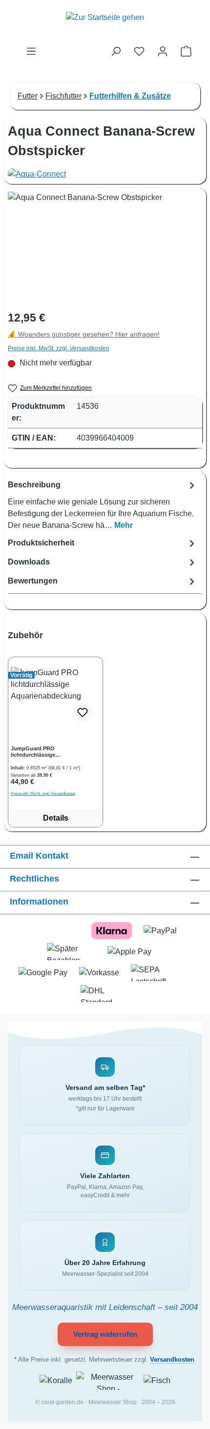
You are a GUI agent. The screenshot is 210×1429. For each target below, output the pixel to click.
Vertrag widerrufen (105, 1334)
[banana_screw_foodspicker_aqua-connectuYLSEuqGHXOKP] (105, 247)
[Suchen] (115, 51)
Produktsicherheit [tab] (41, 543)
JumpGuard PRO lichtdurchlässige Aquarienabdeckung (37, 751)
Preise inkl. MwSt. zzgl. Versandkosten (58, 348)
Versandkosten (172, 1359)
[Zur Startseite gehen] (105, 23)
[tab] (102, 505)
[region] (105, 728)
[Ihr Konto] (162, 51)
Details (55, 818)
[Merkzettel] (139, 51)
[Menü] (31, 51)
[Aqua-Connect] (105, 174)
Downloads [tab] (29, 562)
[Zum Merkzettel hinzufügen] (82, 713)
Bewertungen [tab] (33, 581)
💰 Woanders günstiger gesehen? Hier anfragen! (84, 334)
